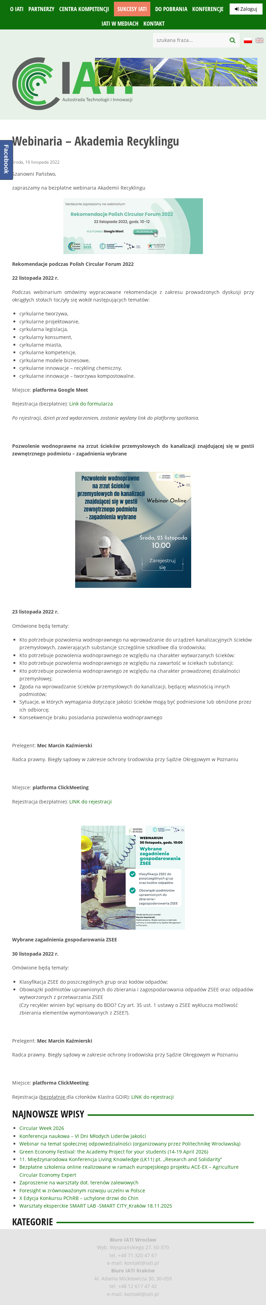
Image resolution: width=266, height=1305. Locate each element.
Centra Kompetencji (84, 9)
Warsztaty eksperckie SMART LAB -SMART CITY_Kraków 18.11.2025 (95, 1205)
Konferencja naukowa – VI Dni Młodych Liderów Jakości (82, 1136)
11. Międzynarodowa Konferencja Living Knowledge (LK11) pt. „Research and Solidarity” (120, 1159)
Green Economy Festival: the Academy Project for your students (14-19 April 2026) (113, 1151)
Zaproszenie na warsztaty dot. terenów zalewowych (79, 1182)
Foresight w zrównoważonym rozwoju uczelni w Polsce (82, 1190)
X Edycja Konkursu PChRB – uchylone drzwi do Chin (79, 1198)
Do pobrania (171, 9)
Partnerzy (41, 9)
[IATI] (72, 111)
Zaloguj (248, 9)
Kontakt (154, 23)
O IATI (17, 9)
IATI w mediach (120, 23)
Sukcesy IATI (132, 9)
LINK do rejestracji (90, 801)
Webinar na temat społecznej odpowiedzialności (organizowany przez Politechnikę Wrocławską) (129, 1143)
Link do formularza (91, 403)
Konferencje (207, 9)
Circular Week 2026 (41, 1128)
